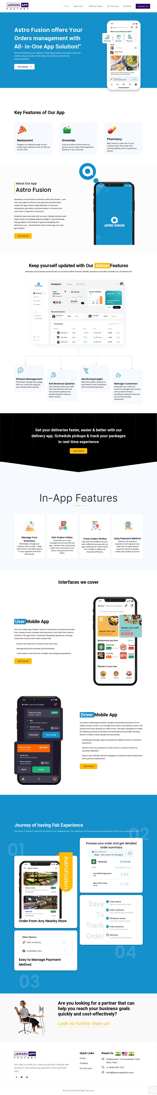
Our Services (113, 6)
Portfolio (127, 6)
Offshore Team (96, 6)
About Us (78, 6)
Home (66, 6)
